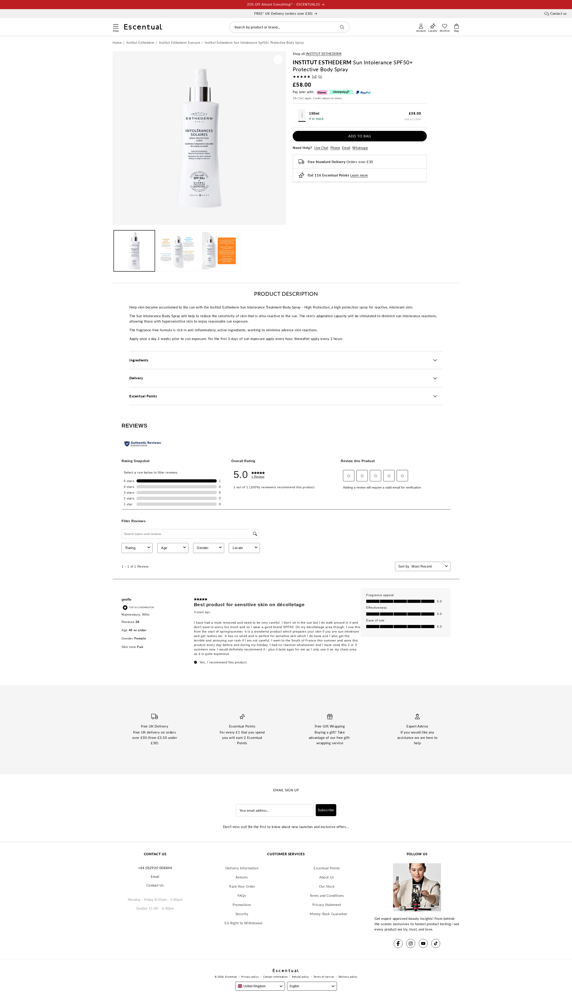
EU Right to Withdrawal (243, 923)
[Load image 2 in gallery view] (177, 250)
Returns (242, 877)
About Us (326, 877)
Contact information (275, 976)
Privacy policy (250, 976)
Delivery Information (242, 868)
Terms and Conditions (327, 895)
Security (242, 914)
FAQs (242, 895)
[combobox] (289, 27)
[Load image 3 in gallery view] (220, 250)
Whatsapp (360, 148)
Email (346, 148)
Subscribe (326, 810)
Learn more (359, 175)
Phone (335, 148)
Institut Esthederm (323, 54)
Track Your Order (242, 886)
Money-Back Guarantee (328, 914)
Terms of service (323, 976)
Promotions (242, 905)
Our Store (326, 886)
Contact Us (155, 885)
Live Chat (321, 148)
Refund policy (300, 976)
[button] (115, 25)
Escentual (231, 976)
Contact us (558, 13)
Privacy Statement (326, 905)
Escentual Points (326, 868)
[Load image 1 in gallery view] (134, 250)
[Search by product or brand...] (342, 27)
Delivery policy (348, 976)
